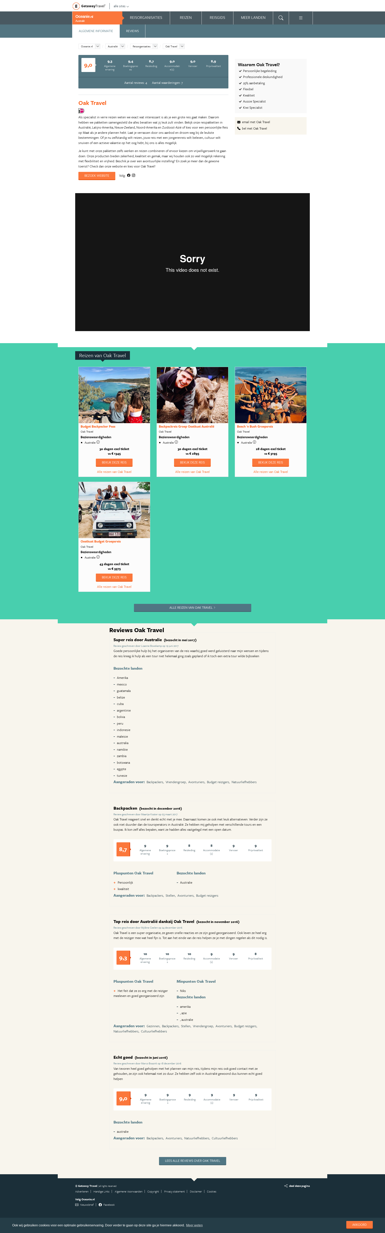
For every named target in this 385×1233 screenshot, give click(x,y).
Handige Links (101, 1191)
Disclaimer (196, 1191)
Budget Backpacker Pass (98, 426)
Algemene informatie (96, 30)
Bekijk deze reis (114, 462)
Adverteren (81, 1191)
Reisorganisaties (141, 46)
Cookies (211, 1191)
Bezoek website (96, 175)
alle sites (120, 6)
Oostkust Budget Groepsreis (101, 541)
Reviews (132, 30)
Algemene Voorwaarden (128, 1191)
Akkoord (359, 1224)
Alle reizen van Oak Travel (114, 472)
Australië (113, 46)
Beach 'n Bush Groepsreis (255, 426)
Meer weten (194, 1225)
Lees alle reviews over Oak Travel (192, 1160)
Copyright (153, 1191)
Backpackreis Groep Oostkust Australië (186, 426)
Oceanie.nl (87, 46)
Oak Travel (171, 46)
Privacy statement (174, 1191)
